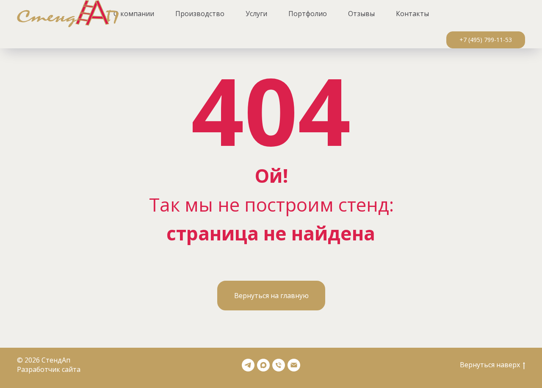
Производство (199, 13)
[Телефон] (278, 365)
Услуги (256, 13)
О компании (133, 13)
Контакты (412, 13)
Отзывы (361, 13)
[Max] (263, 365)
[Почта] (294, 365)
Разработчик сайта (48, 369)
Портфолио (307, 13)
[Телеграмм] (248, 365)
